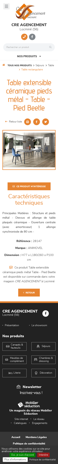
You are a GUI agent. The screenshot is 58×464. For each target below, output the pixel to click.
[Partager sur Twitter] (45, 121)
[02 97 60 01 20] (24, 37)
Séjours (40, 65)
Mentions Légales (36, 437)
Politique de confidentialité (29, 443)
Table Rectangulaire (32, 69)
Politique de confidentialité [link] (42, 460)
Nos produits (27, 56)
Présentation (12, 325)
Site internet (21, 419)
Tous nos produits (20, 65)
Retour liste (15, 121)
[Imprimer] (27, 121)
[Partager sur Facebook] (36, 121)
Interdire (43, 455)
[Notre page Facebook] (32, 37)
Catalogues (20, 423)
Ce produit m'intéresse (31, 186)
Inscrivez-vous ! (31, 392)
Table (51, 65)
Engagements (39, 423)
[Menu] (6, 6)
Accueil (15, 437)
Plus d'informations (15, 459)
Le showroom (39, 325)
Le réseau (39, 419)
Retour (30, 293)
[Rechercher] (51, 47)
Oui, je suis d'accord (22, 455)
